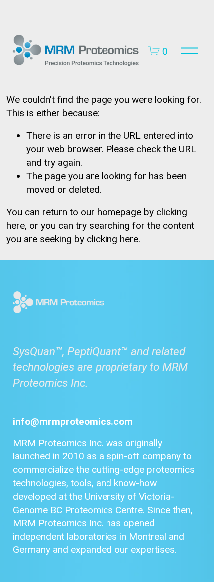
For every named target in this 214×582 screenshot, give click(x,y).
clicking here (112, 239)
